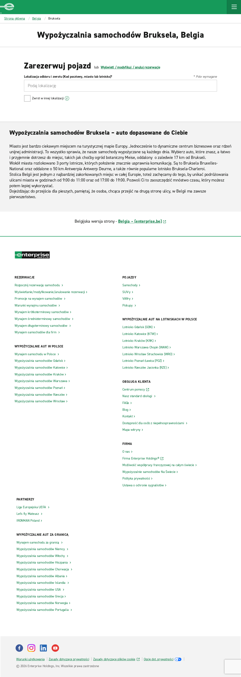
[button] (234, 7)
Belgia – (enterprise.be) (140, 221)
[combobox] (120, 86)
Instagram (31, 648)
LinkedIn (43, 648)
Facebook (19, 648)
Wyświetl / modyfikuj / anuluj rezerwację (130, 67)
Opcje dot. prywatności (158, 659)
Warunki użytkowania (30, 659)
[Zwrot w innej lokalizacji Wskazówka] (67, 98)
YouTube (55, 648)
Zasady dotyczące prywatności (69, 659)
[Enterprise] (7, 7)
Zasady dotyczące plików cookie (114, 659)
